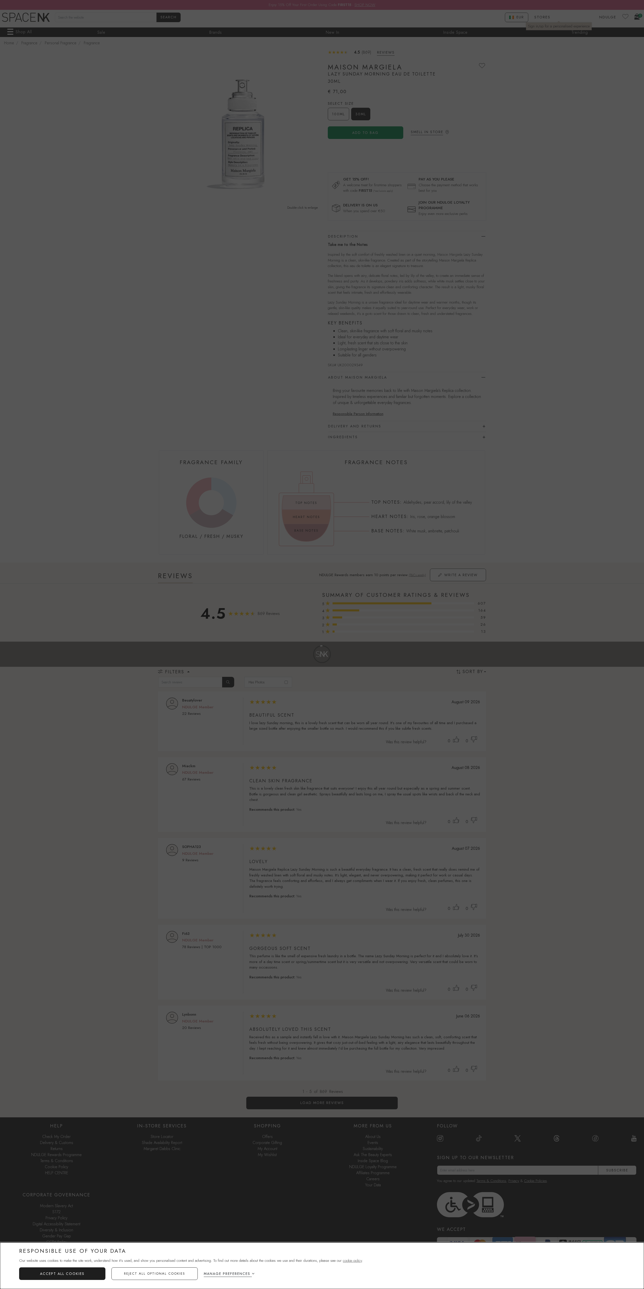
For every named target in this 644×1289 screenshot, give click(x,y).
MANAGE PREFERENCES (227, 1273)
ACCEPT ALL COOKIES (62, 1273)
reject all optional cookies (154, 1273)
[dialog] (322, 1265)
